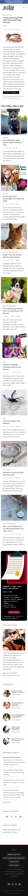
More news (6, 802)
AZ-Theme (13, 832)
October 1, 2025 (6, 29)
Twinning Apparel (11, 306)
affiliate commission (14, 98)
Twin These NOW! (13, 252)
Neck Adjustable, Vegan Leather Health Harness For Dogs (13, 142)
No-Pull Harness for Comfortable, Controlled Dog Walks (13, 199)
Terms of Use (14, 861)
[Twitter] (14, 29)
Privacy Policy (14, 865)
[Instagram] (16, 817)
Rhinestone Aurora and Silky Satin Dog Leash (13, 474)
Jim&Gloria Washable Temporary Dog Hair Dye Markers (12, 367)
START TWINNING (11, 92)
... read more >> (21, 692)
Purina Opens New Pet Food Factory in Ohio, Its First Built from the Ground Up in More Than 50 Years (14, 762)
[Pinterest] (16, 29)
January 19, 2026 (7, 426)
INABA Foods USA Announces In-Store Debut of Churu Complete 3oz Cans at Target (14, 782)
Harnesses (8, 15)
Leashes (8, 470)
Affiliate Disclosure (14, 854)
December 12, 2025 (7, 534)
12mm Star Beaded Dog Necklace (11, 422)
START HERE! (14, 612)
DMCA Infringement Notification (14, 858)
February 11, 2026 (7, 316)
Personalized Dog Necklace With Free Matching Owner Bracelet (13, 311)
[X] (11, 817)
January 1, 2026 (6, 204)
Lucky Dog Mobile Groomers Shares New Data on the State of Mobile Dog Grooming (13, 772)
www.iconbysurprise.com (11, 675)
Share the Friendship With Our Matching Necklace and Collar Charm (13, 529)
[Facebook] (11, 29)
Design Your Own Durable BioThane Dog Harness (12, 256)
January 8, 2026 (7, 260)
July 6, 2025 (5, 148)
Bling (4, 15)
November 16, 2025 (7, 372)
